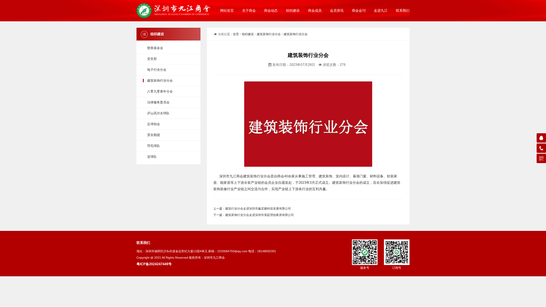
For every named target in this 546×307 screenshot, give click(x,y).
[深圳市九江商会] (173, 10)
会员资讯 (337, 10)
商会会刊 (359, 10)
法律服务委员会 (158, 102)
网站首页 (227, 10)
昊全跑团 (153, 135)
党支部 (152, 59)
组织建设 (293, 10)
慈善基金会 (155, 48)
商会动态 (271, 10)
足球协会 (153, 124)
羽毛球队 (153, 146)
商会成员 (315, 10)
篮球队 (152, 156)
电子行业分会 (156, 69)
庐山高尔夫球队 (158, 113)
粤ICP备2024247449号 (154, 264)
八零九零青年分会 (160, 91)
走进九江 (381, 10)
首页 (236, 34)
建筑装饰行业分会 (160, 80)
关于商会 (249, 10)
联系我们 (403, 10)
